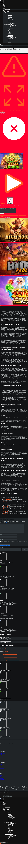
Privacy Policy (6, 795)
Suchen (1, 547)
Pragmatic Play (11, 18)
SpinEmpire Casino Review (5, 637)
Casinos (4, 5)
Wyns (1, 627)
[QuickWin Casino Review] (3, 696)
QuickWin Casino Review (5, 641)
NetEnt (4, 504)
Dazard (5, 648)
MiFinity (9, 33)
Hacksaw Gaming (11, 19)
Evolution (10, 13)
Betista (1, 600)
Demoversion (9, 203)
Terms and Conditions (7, 796)
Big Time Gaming (11, 23)
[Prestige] (3, 559)
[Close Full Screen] (14, 142)
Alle (1, 775)
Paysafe (1, 757)
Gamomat (10, 17)
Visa (9, 29)
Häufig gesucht (6, 11)
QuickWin (2, 613)
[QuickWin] (3, 612)
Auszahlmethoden (9, 36)
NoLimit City (10, 20)
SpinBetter (2, 586)
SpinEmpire (2, 572)
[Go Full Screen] (14, 109)
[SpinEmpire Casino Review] (3, 669)
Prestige (1, 560)
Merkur (9, 16)
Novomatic (10, 15)
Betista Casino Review (4, 642)
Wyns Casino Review (4, 639)
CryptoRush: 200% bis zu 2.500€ (10, 654)
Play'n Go (2, 766)
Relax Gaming (6, 513)
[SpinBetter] (3, 585)
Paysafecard (10, 26)
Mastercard (2, 753)
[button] (11, 161)
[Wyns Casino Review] (3, 687)
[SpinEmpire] (3, 571)
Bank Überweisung (12, 25)
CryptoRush (5, 651)
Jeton (9, 31)
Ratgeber (2, 779)
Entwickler (7, 9)
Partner (1, 778)
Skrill (9, 30)
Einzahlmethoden (8, 24)
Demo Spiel (2, 242)
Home (4, 4)
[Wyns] (3, 626)
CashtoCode (10, 32)
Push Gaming (6, 508)
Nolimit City (5, 511)
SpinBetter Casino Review (5, 638)
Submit (2, 213)
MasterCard (10, 28)
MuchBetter (10, 35)
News (4, 10)
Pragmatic (2, 768)
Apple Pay (2, 755)
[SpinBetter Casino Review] (3, 678)
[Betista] (3, 598)
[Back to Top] (0, 843)
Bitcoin (9, 42)
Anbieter (7, 12)
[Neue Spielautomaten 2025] (2, 2)
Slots (4, 8)
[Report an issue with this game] (14, 81)
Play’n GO (10, 22)
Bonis (4, 6)
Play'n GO (5, 506)
